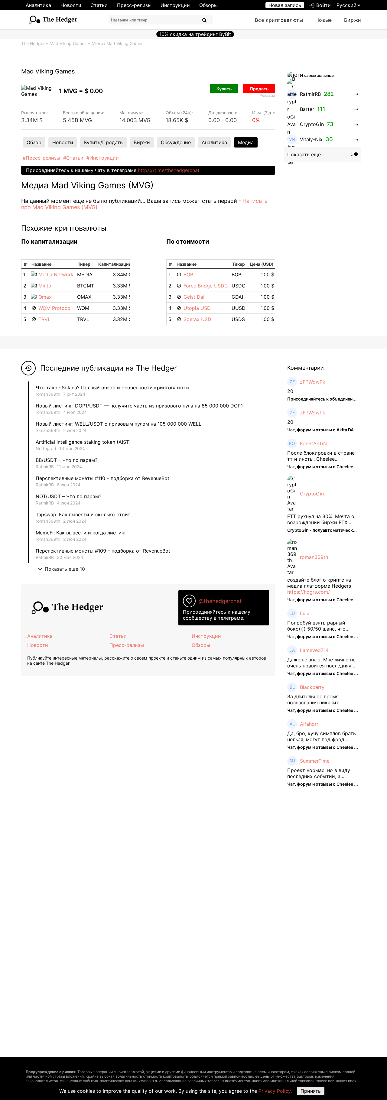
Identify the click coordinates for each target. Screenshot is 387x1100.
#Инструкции (102, 158)
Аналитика (38, 5)
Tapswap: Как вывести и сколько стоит (83, 514)
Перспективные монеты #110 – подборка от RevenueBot (102, 478)
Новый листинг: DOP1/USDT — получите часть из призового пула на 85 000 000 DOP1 (139, 406)
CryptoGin (312, 494)
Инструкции (175, 5)
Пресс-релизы (134, 5)
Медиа (246, 142)
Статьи (99, 5)
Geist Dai (194, 297)
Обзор (34, 142)
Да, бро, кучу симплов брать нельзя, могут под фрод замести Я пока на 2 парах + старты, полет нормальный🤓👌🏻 (321, 736)
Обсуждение (176, 142)
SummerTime (315, 761)
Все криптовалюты (279, 20)
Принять (311, 1091)
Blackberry (312, 687)
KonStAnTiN (313, 443)
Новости (70, 5)
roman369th (48, 394)
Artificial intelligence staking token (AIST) (83, 442)
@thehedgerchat (220, 601)
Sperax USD (197, 319)
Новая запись (284, 5)
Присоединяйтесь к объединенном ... (326, 398)
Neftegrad (46, 448)
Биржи (352, 20)
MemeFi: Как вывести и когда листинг (81, 533)
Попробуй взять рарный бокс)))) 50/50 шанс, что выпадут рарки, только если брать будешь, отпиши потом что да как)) (322, 626)
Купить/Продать (103, 142)
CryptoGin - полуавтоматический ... (324, 530)
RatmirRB (45, 466)
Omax (45, 297)
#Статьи (73, 158)
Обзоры (208, 5)
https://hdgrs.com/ (308, 592)
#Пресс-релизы (41, 158)
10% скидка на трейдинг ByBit (195, 34)
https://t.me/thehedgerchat (169, 170)
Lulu (304, 613)
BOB (188, 274)
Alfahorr (309, 724)
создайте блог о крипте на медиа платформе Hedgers (319, 583)
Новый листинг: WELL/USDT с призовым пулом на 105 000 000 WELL (118, 424)
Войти (320, 5)
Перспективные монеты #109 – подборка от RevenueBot (103, 551)
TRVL (44, 319)
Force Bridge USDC (206, 286)
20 (290, 391)
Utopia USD (197, 308)
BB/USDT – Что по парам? (66, 460)
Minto (44, 286)
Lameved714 (314, 650)
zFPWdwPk (312, 382)
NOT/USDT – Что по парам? (69, 496)
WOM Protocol (55, 308)
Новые (323, 20)
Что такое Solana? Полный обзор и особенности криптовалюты (112, 388)
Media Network (55, 274)
